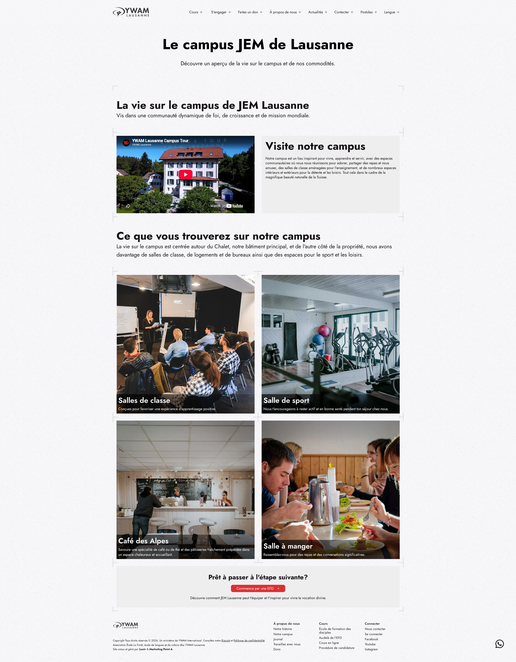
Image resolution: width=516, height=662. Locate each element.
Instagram (371, 649)
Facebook (371, 639)
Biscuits (226, 640)
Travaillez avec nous (287, 644)
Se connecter (374, 634)
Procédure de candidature (336, 648)
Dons (277, 649)
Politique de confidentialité (249, 640)
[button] (196, 12)
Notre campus (283, 634)
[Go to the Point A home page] (125, 625)
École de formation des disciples (335, 630)
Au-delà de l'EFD (330, 638)
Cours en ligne (329, 643)
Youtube (370, 644)
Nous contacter (375, 629)
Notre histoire (283, 629)
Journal (278, 639)
